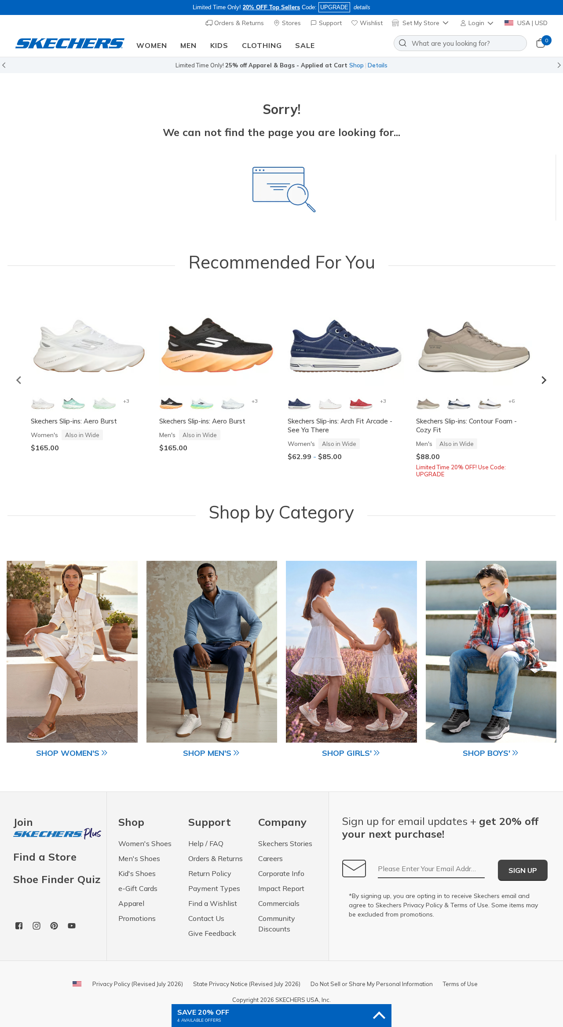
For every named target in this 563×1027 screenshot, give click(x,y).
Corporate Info (281, 873)
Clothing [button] (262, 45)
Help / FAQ (205, 843)
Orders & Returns (238, 23)
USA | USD (531, 23)
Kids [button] (219, 45)
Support (329, 23)
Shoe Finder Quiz (56, 879)
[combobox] (460, 43)
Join (23, 822)
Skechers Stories (285, 843)
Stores (290, 23)
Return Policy (209, 873)
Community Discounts (276, 923)
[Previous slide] (19, 380)
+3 (126, 401)
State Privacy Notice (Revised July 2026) (246, 983)
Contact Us (206, 918)
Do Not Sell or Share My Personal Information (372, 983)
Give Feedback (212, 933)
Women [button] (151, 45)
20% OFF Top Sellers (271, 7)
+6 (511, 401)
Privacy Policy (422, 905)
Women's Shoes (145, 843)
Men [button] (188, 45)
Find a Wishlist (212, 903)
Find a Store (45, 856)
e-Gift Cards (137, 888)
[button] (477, 23)
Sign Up (522, 870)
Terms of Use (469, 905)
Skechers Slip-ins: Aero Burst (74, 421)
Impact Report (281, 888)
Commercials (279, 903)
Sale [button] (305, 45)
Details (378, 65)
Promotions (137, 918)
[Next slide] (543, 380)
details (362, 7)
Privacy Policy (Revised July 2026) (137, 983)
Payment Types (214, 888)
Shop (356, 65)
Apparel (131, 903)
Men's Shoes (139, 858)
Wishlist (370, 23)
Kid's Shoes (137, 873)
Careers (270, 858)
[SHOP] (72, 652)
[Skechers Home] (70, 43)
